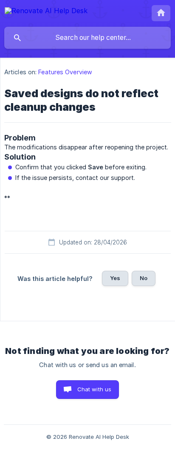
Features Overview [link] (65, 72)
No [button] (143, 278)
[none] (46, 12)
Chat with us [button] (94, 389)
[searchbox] (87, 38)
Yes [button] (115, 278)
